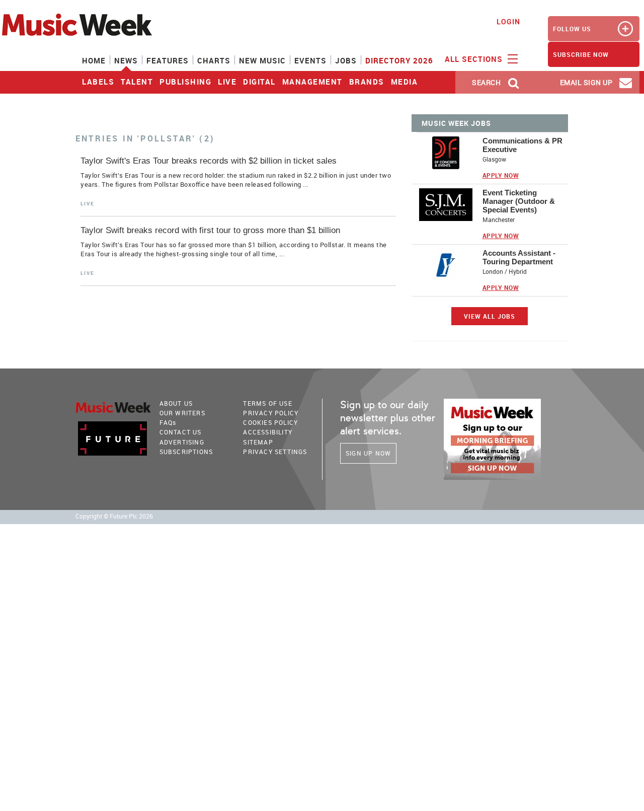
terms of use (267, 403)
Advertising (181, 442)
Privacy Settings (275, 452)
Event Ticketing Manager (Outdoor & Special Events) (518, 201)
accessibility (267, 432)
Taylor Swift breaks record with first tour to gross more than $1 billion (210, 230)
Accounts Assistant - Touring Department (518, 257)
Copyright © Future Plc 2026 (114, 516)
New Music (262, 60)
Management (312, 82)
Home (94, 60)
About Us (176, 403)
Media (404, 82)
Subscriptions (186, 452)
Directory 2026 (399, 60)
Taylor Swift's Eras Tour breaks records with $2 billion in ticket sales (208, 161)
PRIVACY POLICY (270, 413)
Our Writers (182, 413)
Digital (259, 82)
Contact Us (180, 432)
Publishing (185, 82)
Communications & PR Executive (522, 145)
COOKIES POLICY (270, 422)
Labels (98, 82)
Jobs (346, 60)
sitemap (258, 442)
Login (508, 21)
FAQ (168, 422)
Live (227, 82)
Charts (213, 60)
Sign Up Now (368, 453)
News (126, 60)
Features (167, 60)
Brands (366, 82)
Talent (137, 82)
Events (310, 60)
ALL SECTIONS (475, 59)
